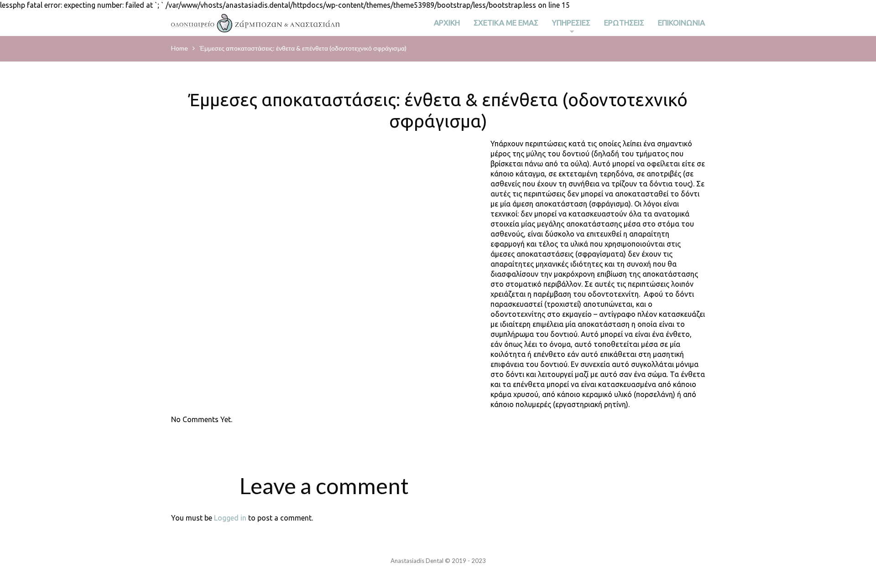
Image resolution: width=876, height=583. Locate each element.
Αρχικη (447, 22)
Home (179, 48)
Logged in (230, 518)
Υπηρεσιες (571, 24)
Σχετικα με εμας (506, 22)
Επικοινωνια (681, 22)
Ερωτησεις (624, 22)
